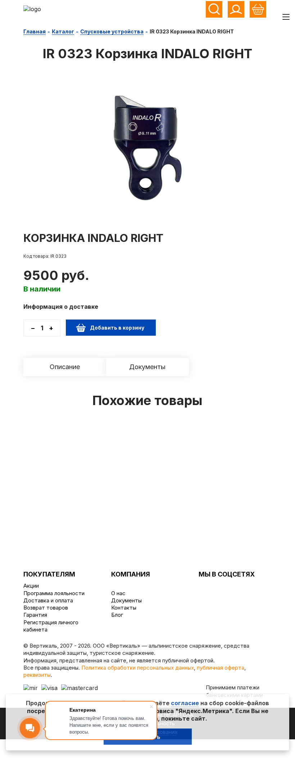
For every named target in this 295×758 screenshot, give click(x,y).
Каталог (63, 31)
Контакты (123, 607)
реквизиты (37, 674)
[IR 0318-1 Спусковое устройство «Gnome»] (212, 430)
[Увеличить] (147, 144)
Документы (126, 600)
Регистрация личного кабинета (50, 626)
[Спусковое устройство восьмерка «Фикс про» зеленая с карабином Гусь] (82, 430)
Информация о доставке (60, 306)
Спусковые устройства (112, 31)
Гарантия (35, 614)
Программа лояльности (54, 593)
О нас (118, 593)
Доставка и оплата (48, 600)
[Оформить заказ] (258, 9)
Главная (34, 31)
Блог (117, 614)
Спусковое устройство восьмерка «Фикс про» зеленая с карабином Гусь (82, 454)
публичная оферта (220, 667)
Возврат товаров (45, 607)
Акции (31, 585)
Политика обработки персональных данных (137, 667)
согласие (185, 703)
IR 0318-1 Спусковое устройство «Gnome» (212, 450)
